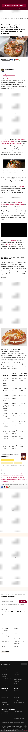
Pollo (2, 638)
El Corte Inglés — (7, 462)
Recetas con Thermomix (4, 629)
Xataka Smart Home (6, 678)
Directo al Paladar (5, 690)
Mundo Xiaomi (4, 680)
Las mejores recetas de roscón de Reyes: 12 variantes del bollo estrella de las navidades (13, 171)
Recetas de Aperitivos (7, 636)
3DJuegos (16, 672)
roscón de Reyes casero (9, 75)
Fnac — (18, 462)
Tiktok (24, 611)
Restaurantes (5, 641)
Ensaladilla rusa (14, 588)
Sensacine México (18, 716)
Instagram (15, 611)
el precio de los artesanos (13, 79)
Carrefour (16, 18)
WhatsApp (3, 611)
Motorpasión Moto (18, 692)
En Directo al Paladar (7, 169)
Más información (23, 730)
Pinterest (18, 611)
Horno (3, 646)
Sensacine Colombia (19, 718)
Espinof (16, 683)
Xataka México (4, 711)
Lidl (11, 18)
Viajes (15, 633)
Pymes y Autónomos (19, 702)
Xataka (3, 672)
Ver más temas (5, 651)
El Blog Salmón (17, 700)
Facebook (12, 60)
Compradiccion (5, 704)
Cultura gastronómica (20, 636)
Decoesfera (4, 702)
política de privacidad (19, 604)
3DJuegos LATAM (18, 711)
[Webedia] (5, 665)
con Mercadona (12, 240)
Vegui (2, 633)
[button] (9, 69)
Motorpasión (17, 690)
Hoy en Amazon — (7, 459)
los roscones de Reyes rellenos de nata (11, 143)
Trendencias (4, 700)
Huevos (16, 646)
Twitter (14, 60)
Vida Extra (16, 674)
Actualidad (21, 484)
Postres (16, 628)
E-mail (19, 60)
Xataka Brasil (4, 713)
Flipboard (17, 60)
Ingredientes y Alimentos (12, 484)
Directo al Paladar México (7, 722)
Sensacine (16, 681)
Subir (23, 664)
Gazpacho (22, 588)
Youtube (12, 611)
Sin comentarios (6, 59)
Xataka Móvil (4, 674)
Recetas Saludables (19, 638)
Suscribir (23, 601)
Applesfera (4, 676)
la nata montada (21, 186)
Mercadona (22, 18)
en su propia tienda (9, 244)
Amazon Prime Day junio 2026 (19, 642)
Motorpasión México (19, 722)
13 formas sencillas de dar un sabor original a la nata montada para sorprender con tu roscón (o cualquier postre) (14, 479)
